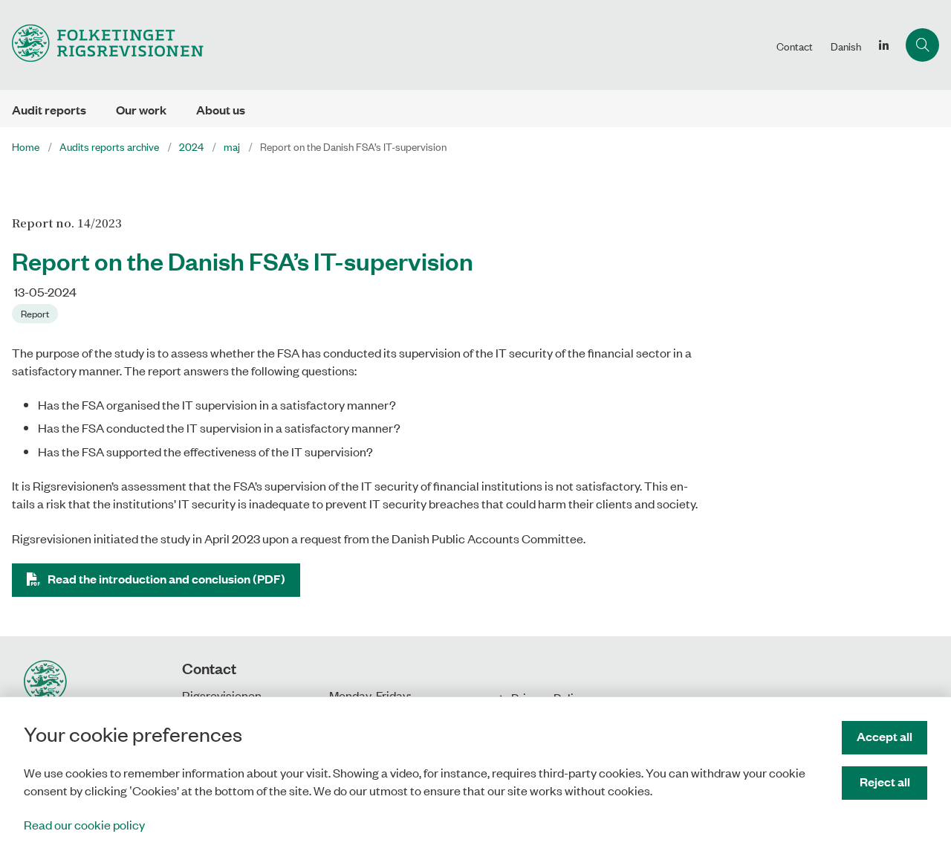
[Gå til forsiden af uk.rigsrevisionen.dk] (383, 45)
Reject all (885, 781)
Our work (141, 109)
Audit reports (49, 109)
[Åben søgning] (922, 45)
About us (220, 109)
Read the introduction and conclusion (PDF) (166, 578)
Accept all (884, 736)
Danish (846, 46)
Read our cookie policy (84, 824)
